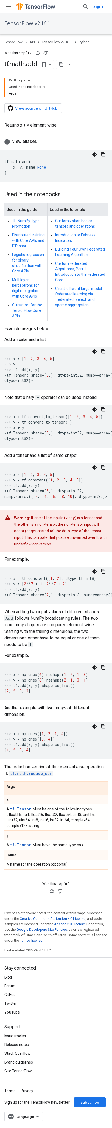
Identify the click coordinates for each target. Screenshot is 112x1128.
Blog (8, 977)
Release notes (16, 1044)
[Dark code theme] (94, 154)
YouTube (12, 1012)
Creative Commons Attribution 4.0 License (52, 918)
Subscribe (89, 1102)
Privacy (27, 1091)
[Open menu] (8, 6)
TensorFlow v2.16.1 (27, 23)
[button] (56, 141)
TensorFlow (13, 42)
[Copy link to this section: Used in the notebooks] (66, 195)
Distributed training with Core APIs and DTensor (28, 240)
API (32, 42)
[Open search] (85, 6)
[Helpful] (38, 53)
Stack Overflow (17, 1053)
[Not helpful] (46, 53)
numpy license (31, 940)
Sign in (99, 6)
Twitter (10, 1003)
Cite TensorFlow (18, 1071)
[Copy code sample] (103, 154)
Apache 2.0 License (69, 924)
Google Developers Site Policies (42, 929)
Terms (9, 1091)
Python (84, 42)
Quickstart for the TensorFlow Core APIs (27, 310)
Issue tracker (15, 1036)
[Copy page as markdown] (61, 64)
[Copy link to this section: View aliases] (42, 141)
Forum (9, 986)
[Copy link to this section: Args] (20, 786)
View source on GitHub (36, 108)
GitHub (10, 994)
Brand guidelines (18, 1062)
